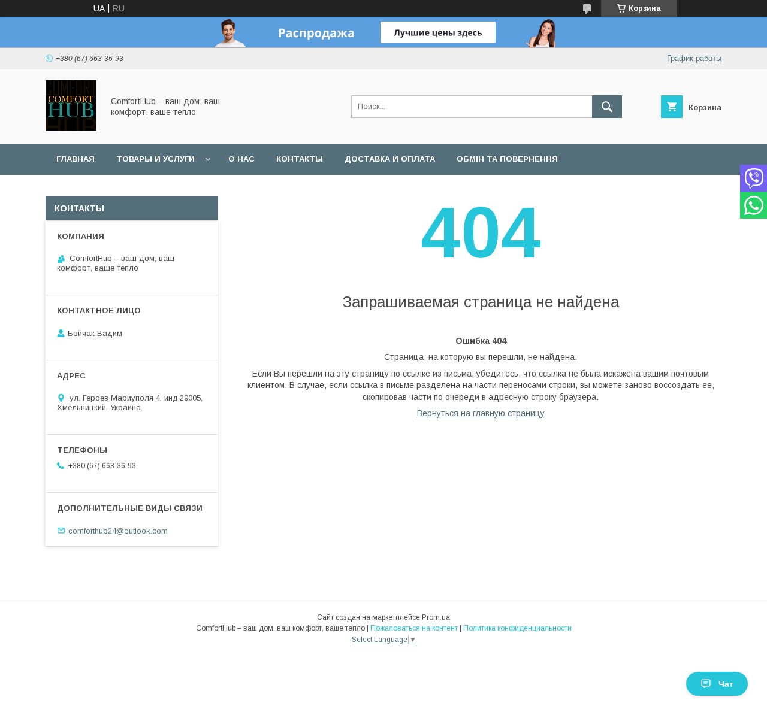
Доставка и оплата (390, 158)
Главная (75, 158)
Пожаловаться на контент (414, 628)
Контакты (299, 158)
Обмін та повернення (507, 158)
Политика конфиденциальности (517, 628)
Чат (725, 684)
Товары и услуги (155, 158)
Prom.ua (436, 617)
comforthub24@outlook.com (118, 530)
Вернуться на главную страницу (481, 413)
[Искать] (607, 106)
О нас (241, 158)
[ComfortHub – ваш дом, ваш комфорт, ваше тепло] (71, 128)
